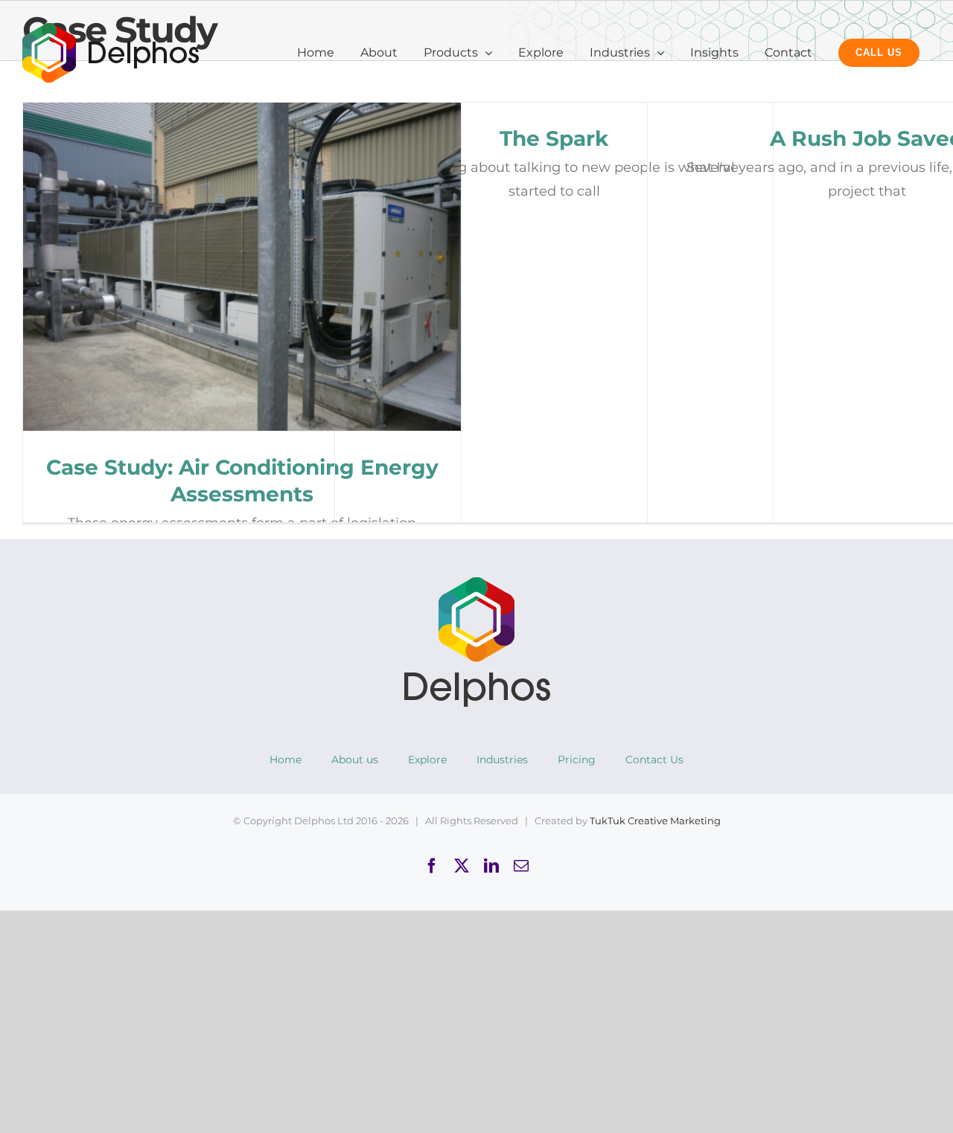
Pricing (577, 759)
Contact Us (654, 759)
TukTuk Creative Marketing (655, 821)
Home (286, 759)
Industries (502, 759)
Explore (427, 759)
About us (354, 759)
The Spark (554, 138)
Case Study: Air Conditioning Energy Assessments (242, 266)
